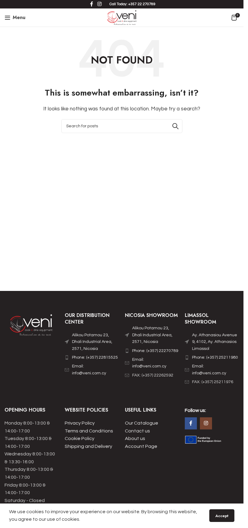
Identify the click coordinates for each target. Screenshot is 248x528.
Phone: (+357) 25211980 (215, 357)
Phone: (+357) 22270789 (155, 351)
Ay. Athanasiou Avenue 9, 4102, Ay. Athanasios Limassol (214, 342)
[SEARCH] (175, 126)
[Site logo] (122, 17)
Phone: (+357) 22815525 (95, 357)
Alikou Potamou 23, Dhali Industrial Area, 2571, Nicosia (92, 342)
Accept (221, 516)
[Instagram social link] (206, 423)
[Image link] (32, 326)
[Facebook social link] (191, 423)
